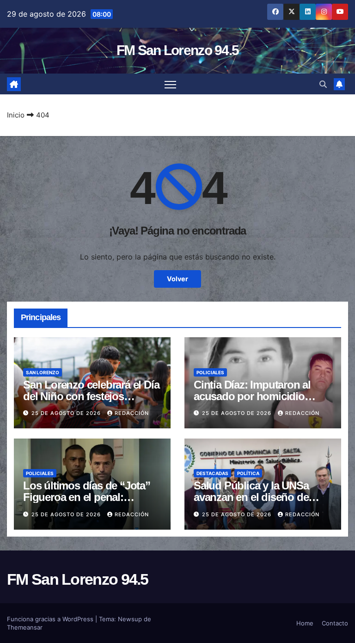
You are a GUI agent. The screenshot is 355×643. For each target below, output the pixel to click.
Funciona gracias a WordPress (51, 619)
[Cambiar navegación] (170, 84)
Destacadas (212, 473)
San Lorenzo (42, 372)
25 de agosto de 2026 (67, 413)
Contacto (335, 623)
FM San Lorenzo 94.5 (177, 50)
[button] (323, 84)
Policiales (210, 372)
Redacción (132, 413)
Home (304, 623)
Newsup (130, 619)
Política (248, 473)
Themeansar (25, 627)
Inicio (15, 115)
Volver (177, 279)
